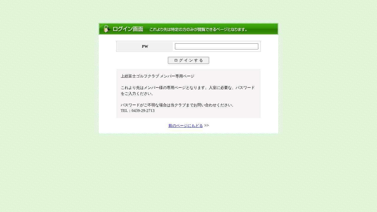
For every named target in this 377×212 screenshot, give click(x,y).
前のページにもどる (185, 125)
